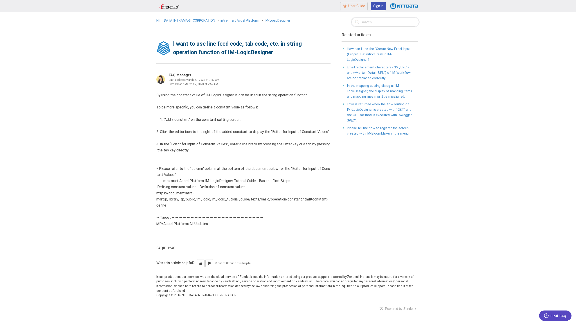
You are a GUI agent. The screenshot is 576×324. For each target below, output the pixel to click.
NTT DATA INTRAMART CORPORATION (185, 20)
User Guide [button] (356, 6)
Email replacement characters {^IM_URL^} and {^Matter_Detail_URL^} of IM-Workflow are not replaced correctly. (379, 72)
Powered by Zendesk (400, 308)
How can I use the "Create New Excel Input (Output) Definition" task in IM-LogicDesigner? (378, 54)
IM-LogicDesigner (277, 20)
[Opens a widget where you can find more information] (555, 316)
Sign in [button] (378, 6)
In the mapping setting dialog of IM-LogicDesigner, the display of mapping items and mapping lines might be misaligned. (379, 91)
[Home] (169, 6)
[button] (201, 263)
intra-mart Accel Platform (239, 20)
